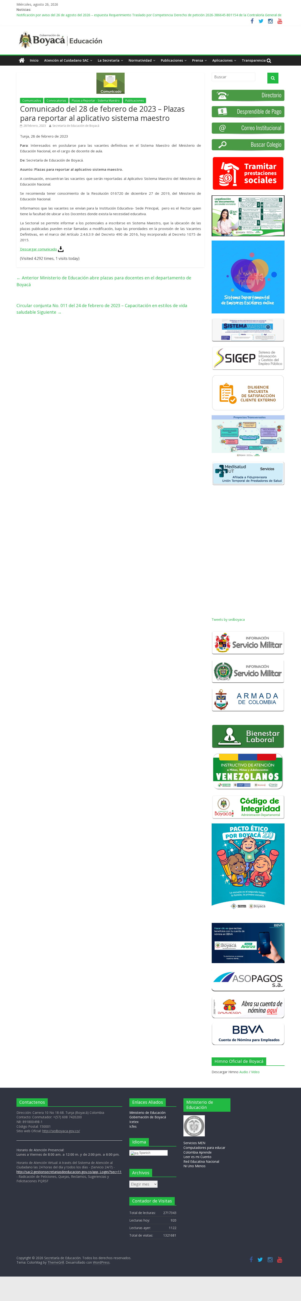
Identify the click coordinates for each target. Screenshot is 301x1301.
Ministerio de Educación (147, 1112)
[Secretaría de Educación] (21, 60)
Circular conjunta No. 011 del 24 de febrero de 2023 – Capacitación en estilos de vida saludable (101, 309)
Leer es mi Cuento (197, 1157)
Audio (243, 1072)
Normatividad (140, 60)
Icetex (134, 1121)
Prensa (197, 60)
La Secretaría (108, 60)
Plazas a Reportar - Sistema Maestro (96, 101)
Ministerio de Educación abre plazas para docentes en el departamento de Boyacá (103, 281)
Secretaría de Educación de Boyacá (75, 126)
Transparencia (254, 60)
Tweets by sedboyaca (228, 619)
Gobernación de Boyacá (147, 1117)
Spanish (144, 1153)
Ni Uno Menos (194, 1166)
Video (255, 1072)
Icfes (133, 1126)
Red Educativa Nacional (201, 1161)
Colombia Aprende (197, 1152)
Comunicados (31, 101)
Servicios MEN (194, 1143)
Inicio (34, 60)
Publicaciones (172, 60)
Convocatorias (56, 101)
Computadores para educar (204, 1147)
